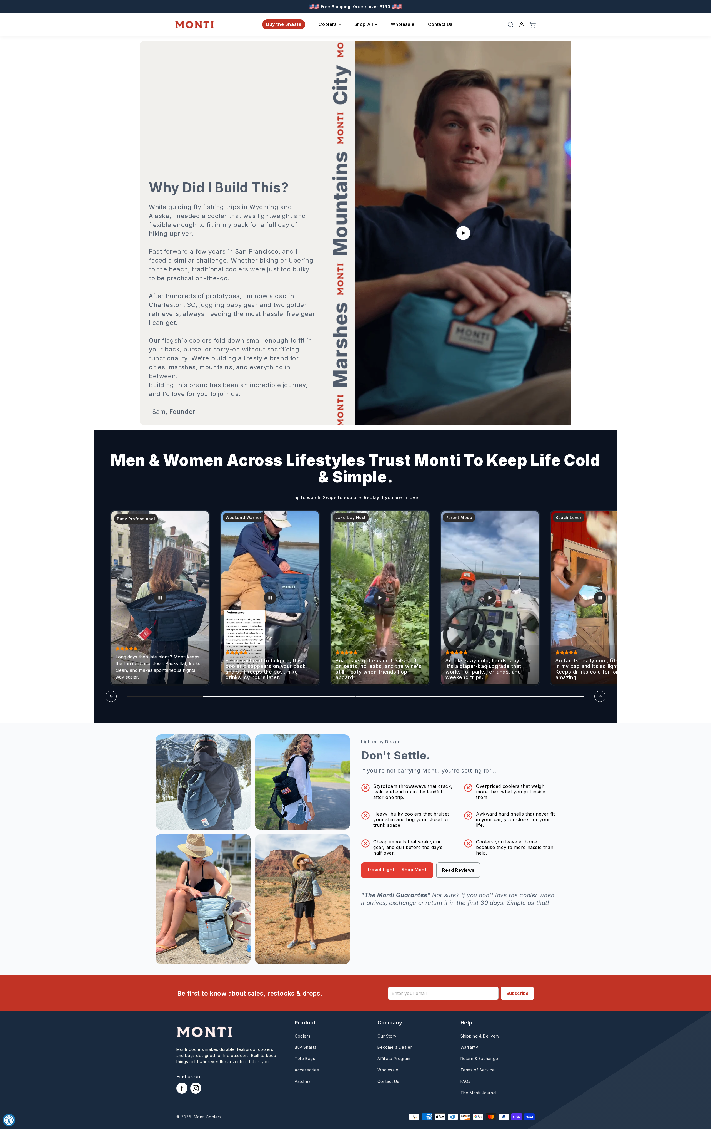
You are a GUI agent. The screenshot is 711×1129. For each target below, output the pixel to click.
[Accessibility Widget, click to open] (9, 1120)
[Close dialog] (459, 496)
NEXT (300, 622)
